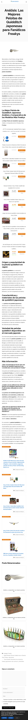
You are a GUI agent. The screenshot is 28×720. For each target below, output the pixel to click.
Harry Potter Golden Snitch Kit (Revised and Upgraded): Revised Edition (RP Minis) (13, 486)
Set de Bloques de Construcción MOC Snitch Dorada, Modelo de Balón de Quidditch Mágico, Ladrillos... (14, 246)
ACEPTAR (4, 717)
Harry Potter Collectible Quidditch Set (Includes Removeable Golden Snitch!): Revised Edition (13, 508)
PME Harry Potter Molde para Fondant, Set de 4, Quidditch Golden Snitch (13, 554)
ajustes (11, 715)
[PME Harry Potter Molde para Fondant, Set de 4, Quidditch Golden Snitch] (14, 546)
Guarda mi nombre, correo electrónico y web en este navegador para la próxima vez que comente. (14, 701)
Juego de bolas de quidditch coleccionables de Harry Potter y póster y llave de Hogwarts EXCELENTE (14, 228)
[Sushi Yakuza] (14, 2)
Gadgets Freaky (8, 653)
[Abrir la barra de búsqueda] (2, 2)
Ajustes (17, 717)
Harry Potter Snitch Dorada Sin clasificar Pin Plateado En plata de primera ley (14, 531)
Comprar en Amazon (19, 469)
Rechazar (11, 717)
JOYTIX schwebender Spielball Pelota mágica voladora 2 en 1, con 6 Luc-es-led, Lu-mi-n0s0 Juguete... (14, 131)
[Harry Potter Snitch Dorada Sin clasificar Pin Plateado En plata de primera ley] (14, 523)
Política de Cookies (12, 713)
